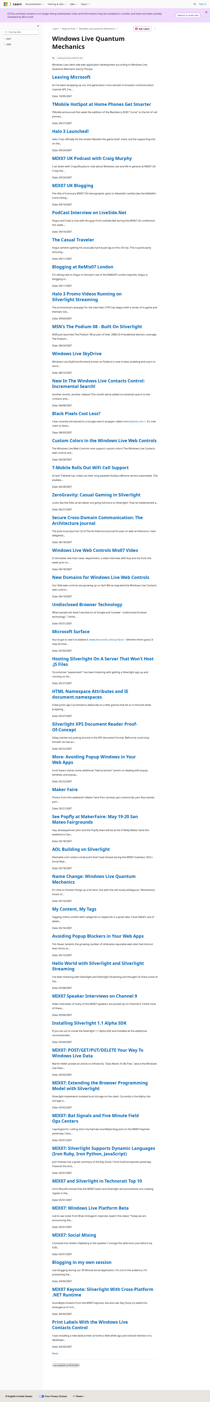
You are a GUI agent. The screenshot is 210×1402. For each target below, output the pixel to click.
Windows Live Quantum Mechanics (97, 28)
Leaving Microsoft (71, 77)
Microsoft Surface (71, 631)
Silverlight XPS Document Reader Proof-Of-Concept (94, 726)
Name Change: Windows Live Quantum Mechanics (94, 879)
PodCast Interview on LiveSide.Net (89, 212)
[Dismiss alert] (206, 12)
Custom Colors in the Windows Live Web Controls (104, 440)
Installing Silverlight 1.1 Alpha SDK (89, 1023)
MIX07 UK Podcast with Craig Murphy (92, 158)
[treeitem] (21, 38)
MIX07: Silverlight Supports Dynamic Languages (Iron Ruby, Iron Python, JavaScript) (103, 1151)
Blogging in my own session (81, 1262)
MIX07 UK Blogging (72, 185)
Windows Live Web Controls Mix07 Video (95, 550)
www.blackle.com (133, 421)
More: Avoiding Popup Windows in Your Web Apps (94, 759)
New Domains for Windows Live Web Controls (100, 577)
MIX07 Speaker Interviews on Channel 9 (94, 996)
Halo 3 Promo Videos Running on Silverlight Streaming (87, 296)
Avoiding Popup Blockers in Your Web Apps (98, 936)
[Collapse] (38, 26)
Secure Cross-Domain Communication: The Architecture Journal (97, 520)
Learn (56, 28)
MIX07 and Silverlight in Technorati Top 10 (97, 1181)
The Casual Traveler (73, 240)
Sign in (202, 3)
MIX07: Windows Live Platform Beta (90, 1208)
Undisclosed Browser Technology (87, 604)
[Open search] (195, 4)
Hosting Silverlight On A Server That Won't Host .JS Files (103, 661)
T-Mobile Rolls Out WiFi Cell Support (90, 467)
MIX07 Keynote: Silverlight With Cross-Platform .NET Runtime (102, 1292)
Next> (55, 1353)
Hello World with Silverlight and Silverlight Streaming (98, 966)
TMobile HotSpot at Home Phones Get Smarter (101, 104)
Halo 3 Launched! (70, 131)
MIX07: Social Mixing (74, 1235)
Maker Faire (65, 789)
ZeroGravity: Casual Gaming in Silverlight (96, 495)
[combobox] (21, 32)
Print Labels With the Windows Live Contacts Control (90, 1324)
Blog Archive (68, 28)
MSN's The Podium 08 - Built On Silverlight (97, 326)
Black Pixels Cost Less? (76, 413)
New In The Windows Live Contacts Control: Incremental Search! (98, 383)
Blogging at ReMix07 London (82, 267)
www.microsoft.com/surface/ (106, 639)
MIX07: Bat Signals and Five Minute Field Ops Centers (95, 1118)
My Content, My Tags (74, 909)
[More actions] (155, 28)
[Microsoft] (6, 4)
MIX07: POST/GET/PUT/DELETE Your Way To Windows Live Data (97, 1052)
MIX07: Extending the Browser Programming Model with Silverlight (100, 1085)
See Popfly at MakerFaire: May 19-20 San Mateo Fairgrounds (95, 819)
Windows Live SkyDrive (77, 353)
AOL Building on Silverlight (81, 849)
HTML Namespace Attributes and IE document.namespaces (90, 694)
